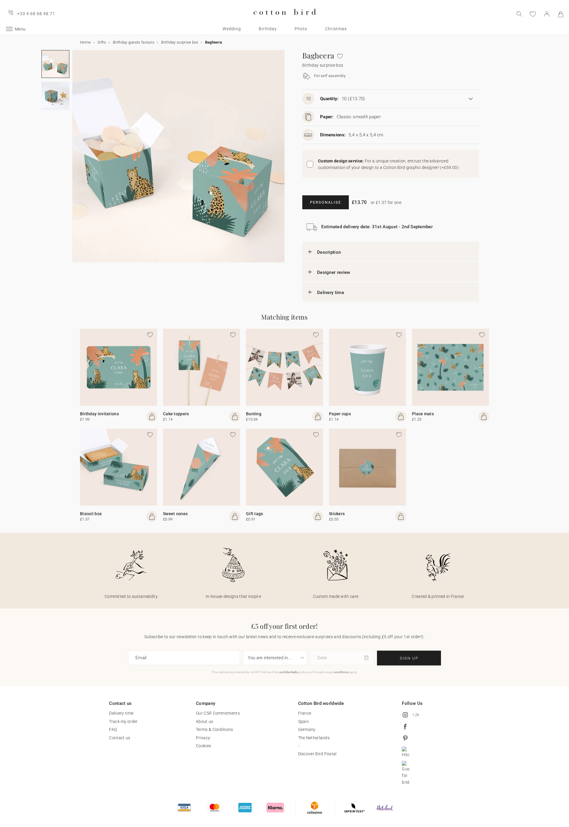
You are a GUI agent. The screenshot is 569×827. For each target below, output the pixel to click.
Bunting (253, 413)
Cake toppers (176, 413)
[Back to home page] (284, 19)
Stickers (337, 513)
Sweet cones (175, 513)
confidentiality (289, 672)
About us (204, 721)
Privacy (203, 737)
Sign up (409, 658)
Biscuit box (91, 513)
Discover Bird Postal (317, 753)
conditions (341, 672)
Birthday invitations (99, 413)
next (75, 159)
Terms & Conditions (214, 729)
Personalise (325, 202)
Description (329, 252)
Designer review (333, 272)
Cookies (203, 745)
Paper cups (340, 413)
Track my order (123, 721)
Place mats (423, 413)
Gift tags (254, 513)
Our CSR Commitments (218, 713)
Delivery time (330, 292)
